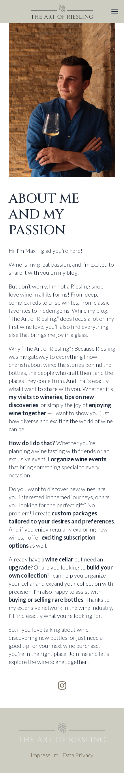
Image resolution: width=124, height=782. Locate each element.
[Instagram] (62, 685)
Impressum (44, 754)
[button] (115, 11)
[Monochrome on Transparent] (62, 11)
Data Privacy (78, 754)
